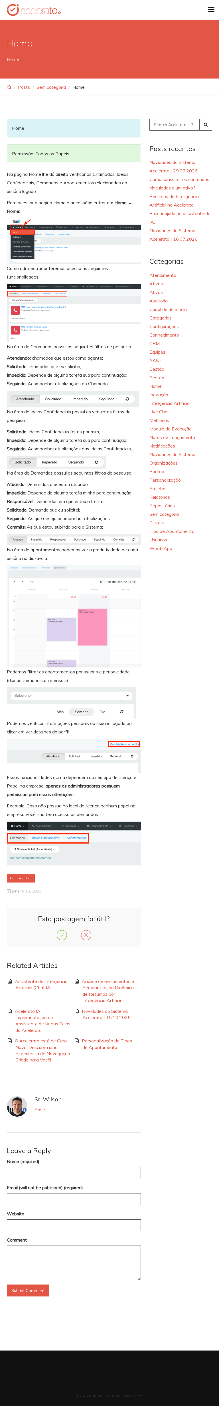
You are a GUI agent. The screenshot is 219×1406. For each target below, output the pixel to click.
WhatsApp (160, 548)
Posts (24, 87)
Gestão (156, 369)
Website (15, 1214)
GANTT (157, 360)
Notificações (162, 446)
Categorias (160, 318)
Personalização (165, 480)
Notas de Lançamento (172, 437)
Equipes (157, 352)
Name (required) (23, 1161)
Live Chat (159, 412)
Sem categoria (51, 87)
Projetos (158, 488)
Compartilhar (21, 878)
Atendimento (162, 275)
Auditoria (158, 301)
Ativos (156, 283)
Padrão (156, 471)
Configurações (164, 326)
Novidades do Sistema (172, 454)
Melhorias (159, 420)
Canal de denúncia (168, 309)
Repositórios (162, 505)
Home (155, 386)
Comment (17, 1240)
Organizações (163, 463)
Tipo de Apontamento (171, 531)
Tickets (157, 522)
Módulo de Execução (170, 429)
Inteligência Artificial (169, 403)
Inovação (158, 394)
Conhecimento (164, 335)
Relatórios (159, 497)
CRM (154, 343)
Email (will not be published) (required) (45, 1187)
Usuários (158, 540)
